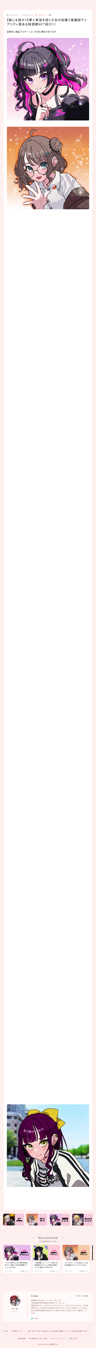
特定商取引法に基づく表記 (38, 1338)
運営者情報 (22, 1338)
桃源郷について (43, 15)
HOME (5, 1331)
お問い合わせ (73, 1338)
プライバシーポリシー (58, 1338)
